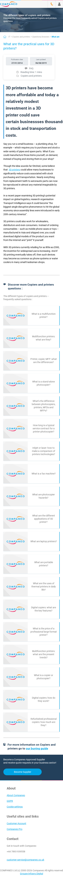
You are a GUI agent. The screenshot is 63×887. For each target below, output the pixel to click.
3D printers (14, 169)
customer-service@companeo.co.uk (25, 859)
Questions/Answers (40, 37)
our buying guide (37, 748)
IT (9, 37)
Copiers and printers (21, 37)
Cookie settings (15, 806)
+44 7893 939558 (16, 851)
